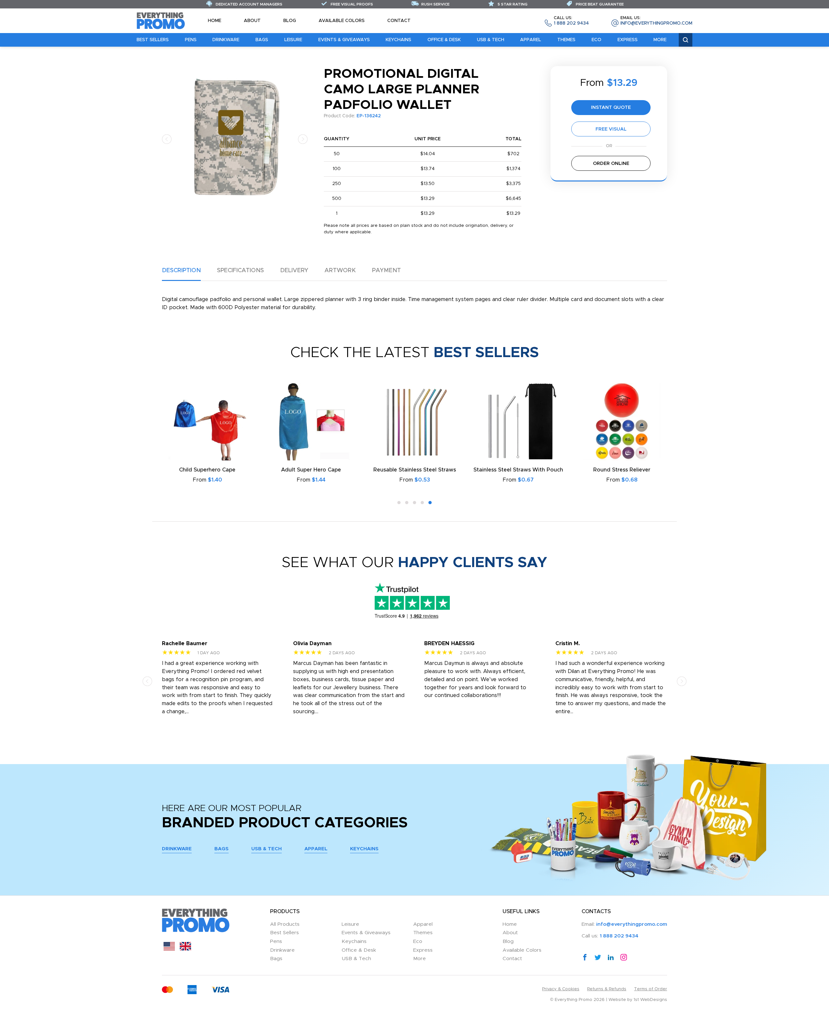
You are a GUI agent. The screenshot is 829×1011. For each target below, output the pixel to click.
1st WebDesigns (650, 1000)
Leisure (293, 40)
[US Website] (169, 948)
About (252, 20)
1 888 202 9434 (571, 21)
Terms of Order (650, 989)
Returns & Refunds (606, 989)
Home (214, 20)
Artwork (340, 270)
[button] (167, 139)
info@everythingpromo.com (656, 21)
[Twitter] (598, 957)
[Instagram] (623, 957)
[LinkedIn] (611, 957)
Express (628, 40)
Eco (596, 40)
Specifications (240, 270)
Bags (262, 40)
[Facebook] (585, 957)
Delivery (294, 270)
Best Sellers (153, 40)
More (659, 40)
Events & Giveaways (344, 40)
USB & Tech (490, 40)
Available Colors (342, 20)
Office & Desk (444, 40)
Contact (399, 20)
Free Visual (611, 129)
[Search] (685, 40)
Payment (386, 270)
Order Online (611, 163)
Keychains (398, 40)
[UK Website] (185, 948)
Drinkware (225, 40)
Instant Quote (611, 107)
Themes (566, 40)
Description (181, 270)
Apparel (530, 40)
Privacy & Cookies (560, 989)
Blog (289, 20)
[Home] (161, 20)
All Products (285, 924)
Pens (191, 40)
